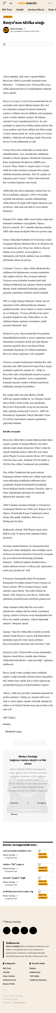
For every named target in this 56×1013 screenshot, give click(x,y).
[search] (42, 3)
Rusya (19, 731)
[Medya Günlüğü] (28, 3)
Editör (42, 854)
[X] (28, 801)
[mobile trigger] (5, 3)
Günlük (7, 17)
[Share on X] (14, 37)
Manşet (43, 870)
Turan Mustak (19, 1002)
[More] (36, 37)
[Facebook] (14, 801)
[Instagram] (42, 801)
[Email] (19, 37)
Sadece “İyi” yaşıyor (13, 864)
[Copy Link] (25, 37)
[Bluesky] (14, 812)
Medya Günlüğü (16, 29)
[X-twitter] (15, 930)
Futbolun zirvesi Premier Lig (18, 891)
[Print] (30, 37)
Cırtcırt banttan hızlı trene (17, 850)
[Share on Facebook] (8, 37)
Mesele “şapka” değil (14, 878)
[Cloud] (33, 930)
